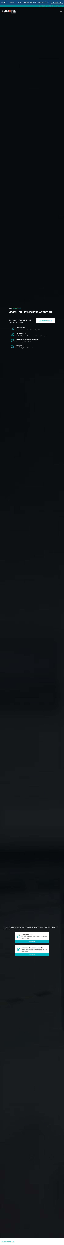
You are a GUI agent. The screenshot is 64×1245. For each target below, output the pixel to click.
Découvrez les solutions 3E (16, 2)
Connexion (60, 6)
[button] (8, 1242)
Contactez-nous (43, 6)
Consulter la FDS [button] (44, 321)
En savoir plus (57, 2)
